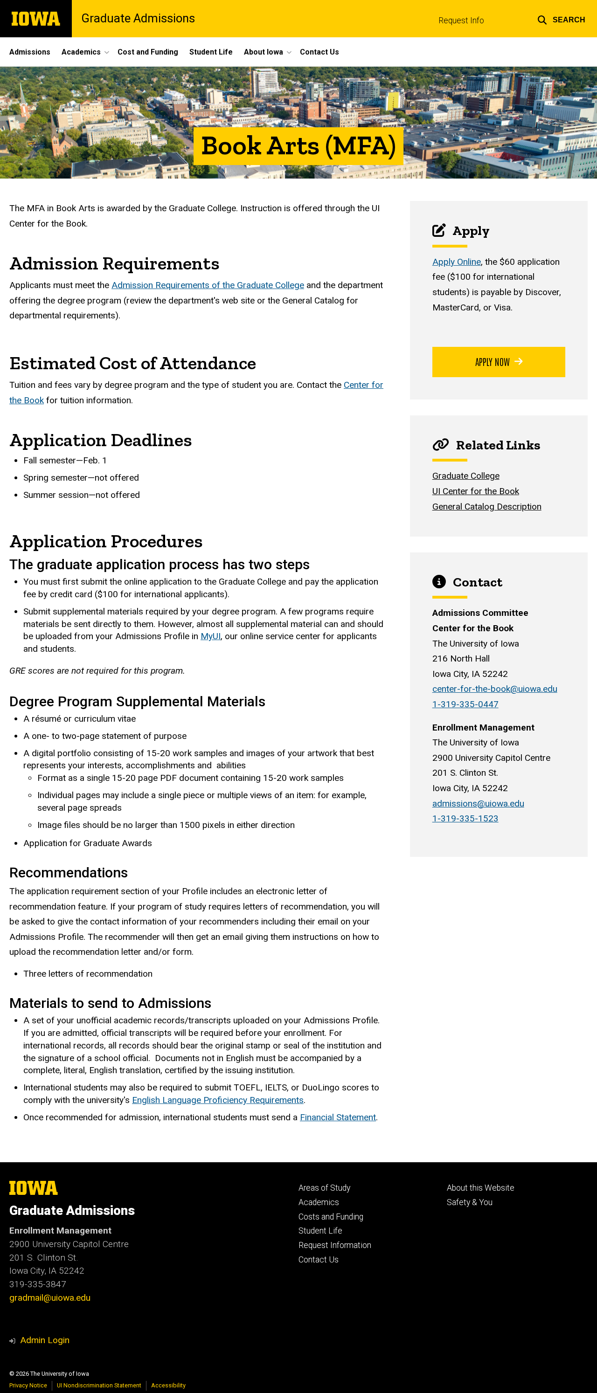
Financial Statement (338, 1117)
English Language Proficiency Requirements (218, 1100)
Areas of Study (324, 1188)
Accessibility (168, 1385)
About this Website (480, 1188)
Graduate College (466, 475)
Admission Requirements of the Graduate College (207, 285)
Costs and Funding (330, 1216)
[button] (561, 18)
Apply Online (456, 261)
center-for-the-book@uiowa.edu (494, 688)
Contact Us (319, 52)
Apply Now (492, 361)
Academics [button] (81, 52)
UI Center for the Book (475, 491)
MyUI (211, 636)
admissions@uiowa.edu (478, 803)
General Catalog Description (486, 506)
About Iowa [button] (263, 52)
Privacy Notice (28, 1385)
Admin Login (44, 1340)
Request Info (461, 20)
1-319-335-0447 (465, 704)
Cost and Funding (148, 52)
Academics (318, 1202)
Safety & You (470, 1202)
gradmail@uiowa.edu (49, 1297)
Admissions (29, 52)
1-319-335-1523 (465, 818)
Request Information (334, 1245)
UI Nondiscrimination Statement (99, 1385)
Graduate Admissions (138, 19)
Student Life (211, 52)
